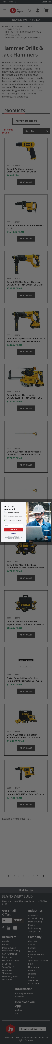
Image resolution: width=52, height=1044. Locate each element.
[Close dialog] (49, 503)
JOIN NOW (13, 529)
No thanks (13, 533)
